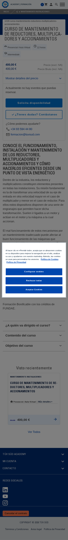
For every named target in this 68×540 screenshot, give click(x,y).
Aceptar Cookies (34, 290)
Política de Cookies (49, 259)
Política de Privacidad (16, 262)
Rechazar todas (34, 281)
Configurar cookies (34, 272)
